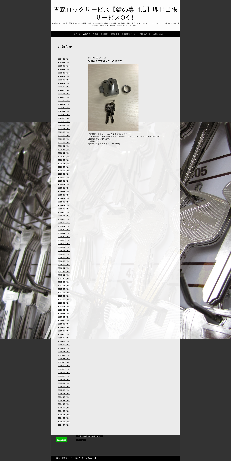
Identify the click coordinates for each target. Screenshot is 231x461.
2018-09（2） (64, 240)
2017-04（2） (64, 299)
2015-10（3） (64, 362)
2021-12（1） (64, 108)
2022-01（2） (64, 104)
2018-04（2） (64, 258)
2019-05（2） (64, 212)
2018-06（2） (64, 251)
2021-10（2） (64, 115)
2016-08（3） (64, 327)
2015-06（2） (64, 376)
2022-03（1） (64, 97)
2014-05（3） (64, 422)
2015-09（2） (64, 366)
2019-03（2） (64, 219)
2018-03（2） (64, 261)
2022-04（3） (64, 94)
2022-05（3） (64, 90)
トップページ (75, 34)
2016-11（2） (64, 317)
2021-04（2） (64, 136)
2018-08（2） (64, 244)
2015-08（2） (64, 369)
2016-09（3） (64, 324)
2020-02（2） (64, 181)
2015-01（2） (64, 394)
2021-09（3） (64, 118)
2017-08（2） (64, 286)
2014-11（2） (64, 401)
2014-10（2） (64, 404)
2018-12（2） (64, 230)
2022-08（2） (64, 80)
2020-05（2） (64, 174)
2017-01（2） (64, 310)
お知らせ (86, 34)
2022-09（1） (64, 76)
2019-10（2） (64, 195)
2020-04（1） (64, 177)
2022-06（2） (64, 87)
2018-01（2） (64, 268)
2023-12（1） (64, 62)
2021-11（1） (64, 111)
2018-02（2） (64, 265)
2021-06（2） (64, 129)
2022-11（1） (64, 69)
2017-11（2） (64, 275)
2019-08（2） (64, 202)
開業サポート (145, 34)
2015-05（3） (64, 380)
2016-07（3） (64, 331)
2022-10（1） (64, 73)
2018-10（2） (64, 237)
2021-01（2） (64, 146)
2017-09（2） (64, 282)
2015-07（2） (64, 373)
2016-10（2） (64, 320)
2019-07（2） (64, 205)
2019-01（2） (64, 226)
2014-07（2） (64, 415)
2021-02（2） (64, 143)
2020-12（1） (64, 150)
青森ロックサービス (70, 458)
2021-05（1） (64, 132)
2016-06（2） (64, 334)
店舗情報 (104, 34)
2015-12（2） (64, 355)
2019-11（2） (64, 191)
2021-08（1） (64, 122)
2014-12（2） (64, 397)
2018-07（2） (64, 247)
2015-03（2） (64, 387)
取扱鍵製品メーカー (129, 34)
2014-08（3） (64, 411)
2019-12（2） (64, 188)
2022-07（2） (64, 83)
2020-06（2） (64, 171)
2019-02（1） (64, 223)
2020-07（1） (64, 167)
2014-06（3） (64, 418)
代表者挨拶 (114, 34)
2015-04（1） (64, 383)
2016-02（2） (64, 348)
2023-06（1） (64, 66)
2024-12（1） (64, 59)
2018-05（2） (64, 254)
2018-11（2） (64, 233)
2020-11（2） (64, 153)
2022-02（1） (64, 101)
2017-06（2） (64, 293)
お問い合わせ (158, 34)
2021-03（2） (64, 139)
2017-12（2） (64, 272)
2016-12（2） (64, 313)
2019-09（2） (64, 198)
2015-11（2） (64, 359)
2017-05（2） (64, 296)
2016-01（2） (64, 352)
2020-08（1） (64, 164)
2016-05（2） (64, 338)
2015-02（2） (64, 390)
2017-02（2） (64, 306)
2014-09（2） (64, 408)
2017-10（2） (64, 279)
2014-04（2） (64, 425)
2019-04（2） (64, 216)
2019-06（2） (64, 209)
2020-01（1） (64, 184)
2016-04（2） (64, 341)
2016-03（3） (64, 345)
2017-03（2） (64, 303)
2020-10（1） (64, 157)
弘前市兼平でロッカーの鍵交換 (105, 61)
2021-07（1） (64, 125)
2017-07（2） (64, 289)
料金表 (95, 34)
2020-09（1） (64, 160)
